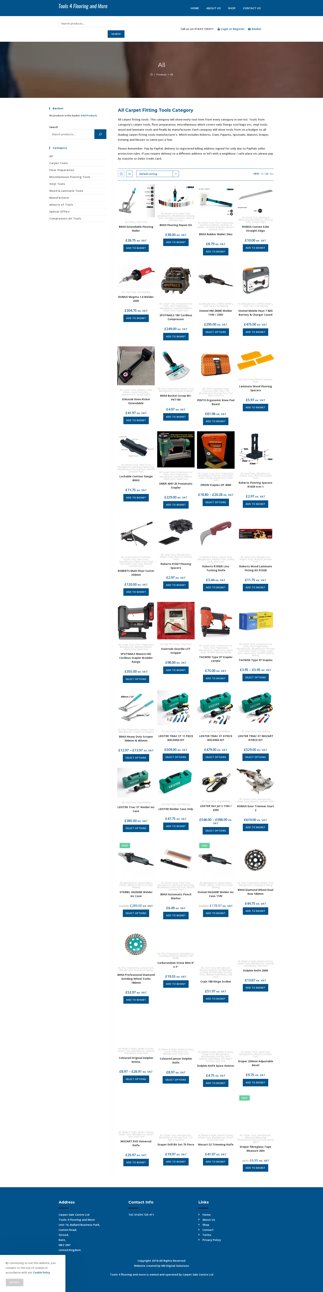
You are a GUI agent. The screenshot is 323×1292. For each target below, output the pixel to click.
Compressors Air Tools (65, 218)
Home (195, 8)
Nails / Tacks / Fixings (255, 650)
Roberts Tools (246, 475)
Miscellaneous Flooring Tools (213, 393)
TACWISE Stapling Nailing (219, 652)
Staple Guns (169, 310)
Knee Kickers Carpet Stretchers (137, 391)
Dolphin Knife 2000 (255, 970)
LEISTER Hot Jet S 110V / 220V (216, 808)
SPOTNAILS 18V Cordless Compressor (176, 317)
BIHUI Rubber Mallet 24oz (216, 234)
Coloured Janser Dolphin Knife (176, 1060)
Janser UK (182, 1051)
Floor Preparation (224, 222)
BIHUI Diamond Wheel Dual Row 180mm (255, 892)
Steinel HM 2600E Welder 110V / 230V (215, 312)
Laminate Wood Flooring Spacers (255, 388)
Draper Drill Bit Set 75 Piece (176, 1144)
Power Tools (243, 801)
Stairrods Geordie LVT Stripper (175, 651)
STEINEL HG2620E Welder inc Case (136, 894)
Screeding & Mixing (183, 391)
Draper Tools (250, 1052)
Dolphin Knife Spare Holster (215, 1065)
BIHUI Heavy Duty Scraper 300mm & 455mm (136, 738)
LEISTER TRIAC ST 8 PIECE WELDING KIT (215, 738)
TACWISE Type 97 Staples (256, 660)
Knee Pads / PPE (221, 391)
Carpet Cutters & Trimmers (137, 557)
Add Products (89, 115)
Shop (232, 8)
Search (116, 34)
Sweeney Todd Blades (183, 957)
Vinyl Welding (143, 292)
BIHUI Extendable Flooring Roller (136, 228)
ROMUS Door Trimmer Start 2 (255, 808)
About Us (213, 8)
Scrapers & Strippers (143, 731)
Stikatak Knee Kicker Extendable (136, 401)
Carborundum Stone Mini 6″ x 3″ (175, 964)
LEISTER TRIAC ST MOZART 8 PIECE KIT (255, 738)
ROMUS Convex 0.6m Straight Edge (255, 228)
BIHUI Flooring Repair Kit (176, 225)
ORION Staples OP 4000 (215, 485)
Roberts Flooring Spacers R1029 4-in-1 (255, 484)
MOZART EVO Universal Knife (136, 1143)
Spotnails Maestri (183, 308)
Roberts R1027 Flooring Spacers (176, 566)
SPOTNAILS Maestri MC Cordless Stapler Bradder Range (136, 657)
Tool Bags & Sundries (174, 218)
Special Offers (143, 394)
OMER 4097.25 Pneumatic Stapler (176, 485)
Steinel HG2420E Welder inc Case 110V (216, 894)
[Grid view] (121, 174)
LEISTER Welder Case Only (176, 809)
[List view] (129, 174)
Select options (215, 332)
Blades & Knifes (248, 961)
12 (262, 173)
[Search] (100, 134)
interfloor (141, 390)
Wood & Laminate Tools (181, 219)
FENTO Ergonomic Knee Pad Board (215, 402)
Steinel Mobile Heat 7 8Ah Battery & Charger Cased (255, 312)
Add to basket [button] (136, 248)
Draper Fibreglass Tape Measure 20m (255, 1148)
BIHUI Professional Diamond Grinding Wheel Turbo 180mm (136, 978)
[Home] (151, 74)
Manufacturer (164, 215)
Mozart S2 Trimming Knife (215, 1144)
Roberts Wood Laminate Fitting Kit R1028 (255, 568)
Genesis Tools (171, 213)
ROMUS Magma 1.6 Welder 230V (136, 299)
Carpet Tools (208, 222)
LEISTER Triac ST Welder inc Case (136, 809)
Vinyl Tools (141, 222)
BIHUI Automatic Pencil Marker (175, 896)
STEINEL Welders (225, 303)
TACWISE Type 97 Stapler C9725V (216, 659)
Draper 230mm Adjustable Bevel (255, 1063)
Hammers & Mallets (209, 225)
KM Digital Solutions (175, 1265)
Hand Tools (184, 213)
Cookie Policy (41, 1272)
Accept (15, 1282)
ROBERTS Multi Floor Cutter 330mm (136, 572)
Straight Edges (259, 222)
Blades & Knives (210, 557)
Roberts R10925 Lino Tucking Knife (215, 568)
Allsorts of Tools (61, 204)
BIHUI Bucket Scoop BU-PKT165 (176, 397)
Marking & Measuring (143, 467)
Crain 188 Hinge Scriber (215, 981)
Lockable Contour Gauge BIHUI (136, 478)
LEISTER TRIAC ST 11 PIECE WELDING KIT (176, 738)
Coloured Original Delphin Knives (136, 1060)
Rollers (132, 222)
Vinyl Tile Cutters (172, 644)
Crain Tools (210, 967)
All (171, 74)
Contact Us (252, 8)
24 (266, 173)
